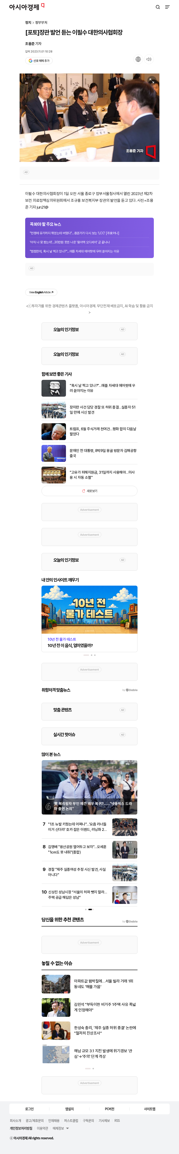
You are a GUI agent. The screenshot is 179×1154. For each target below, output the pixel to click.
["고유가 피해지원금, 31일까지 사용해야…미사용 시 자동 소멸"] (53, 482)
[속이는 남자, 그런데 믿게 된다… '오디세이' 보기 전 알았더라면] (56, 1016)
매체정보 (58, 1128)
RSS (117, 1120)
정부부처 (41, 22)
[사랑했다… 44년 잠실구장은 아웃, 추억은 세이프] (56, 1062)
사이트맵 (149, 1108)
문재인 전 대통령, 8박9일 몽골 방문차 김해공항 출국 (103, 453)
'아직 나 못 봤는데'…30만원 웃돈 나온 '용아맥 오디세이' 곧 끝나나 (70, 242)
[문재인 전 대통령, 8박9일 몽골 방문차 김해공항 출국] (53, 460)
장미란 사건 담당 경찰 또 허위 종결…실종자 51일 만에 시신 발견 (103, 410)
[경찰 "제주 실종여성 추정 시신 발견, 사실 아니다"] (124, 880)
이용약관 (42, 1128)
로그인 (29, 1108)
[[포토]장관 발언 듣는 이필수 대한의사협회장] (89, 117)
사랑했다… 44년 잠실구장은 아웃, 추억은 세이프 (104, 1054)
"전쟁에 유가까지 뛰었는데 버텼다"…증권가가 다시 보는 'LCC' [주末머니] (74, 233)
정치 (28, 22)
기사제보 (104, 1120)
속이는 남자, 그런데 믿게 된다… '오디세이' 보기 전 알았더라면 (104, 1007)
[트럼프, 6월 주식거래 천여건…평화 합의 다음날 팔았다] (53, 439)
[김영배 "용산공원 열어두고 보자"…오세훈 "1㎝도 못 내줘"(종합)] (124, 857)
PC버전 (109, 1108)
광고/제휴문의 (35, 1120)
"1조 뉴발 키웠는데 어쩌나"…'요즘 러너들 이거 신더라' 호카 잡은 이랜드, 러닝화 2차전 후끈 (77, 829)
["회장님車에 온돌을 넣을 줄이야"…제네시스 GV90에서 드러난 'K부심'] (56, 1039)
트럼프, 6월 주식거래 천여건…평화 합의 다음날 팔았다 (103, 431)
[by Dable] (130, 921)
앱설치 (69, 1108)
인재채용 (53, 1120)
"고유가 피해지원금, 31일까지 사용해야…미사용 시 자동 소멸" (102, 475)
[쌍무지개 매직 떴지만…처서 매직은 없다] (56, 992)
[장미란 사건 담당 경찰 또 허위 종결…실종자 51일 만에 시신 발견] (53, 417)
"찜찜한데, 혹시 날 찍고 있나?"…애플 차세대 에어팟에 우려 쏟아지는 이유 (74, 251)
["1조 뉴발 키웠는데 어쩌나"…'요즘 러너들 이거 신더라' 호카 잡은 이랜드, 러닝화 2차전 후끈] (124, 835)
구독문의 (88, 1120)
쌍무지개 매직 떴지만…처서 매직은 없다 (104, 984)
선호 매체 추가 (41, 61)
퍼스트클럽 (71, 1120)
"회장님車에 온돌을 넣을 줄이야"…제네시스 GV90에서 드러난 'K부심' (104, 1030)
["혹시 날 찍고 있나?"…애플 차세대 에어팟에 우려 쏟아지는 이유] (53, 395)
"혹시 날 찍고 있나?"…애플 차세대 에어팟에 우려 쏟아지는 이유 (102, 388)
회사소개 (15, 1120)
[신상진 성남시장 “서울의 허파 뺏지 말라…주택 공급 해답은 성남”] (124, 903)
